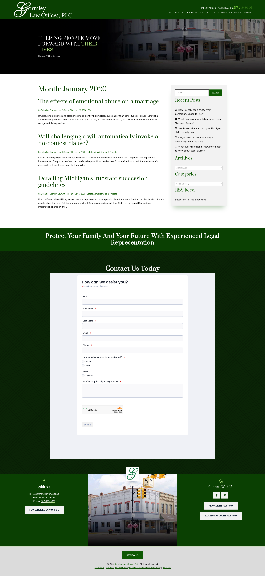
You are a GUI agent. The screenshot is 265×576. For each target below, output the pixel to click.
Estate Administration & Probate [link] (102, 152)
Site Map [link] (110, 567)
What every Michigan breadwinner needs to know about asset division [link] (198, 148)
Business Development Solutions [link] (144, 567)
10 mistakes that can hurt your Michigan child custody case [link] (198, 130)
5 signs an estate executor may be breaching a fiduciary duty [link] (194, 139)
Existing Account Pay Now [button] (221, 515)
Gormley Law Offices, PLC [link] (62, 110)
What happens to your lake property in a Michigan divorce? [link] (198, 120)
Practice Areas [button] (193, 12)
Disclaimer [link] (99, 567)
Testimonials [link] (220, 12)
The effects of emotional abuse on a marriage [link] (98, 101)
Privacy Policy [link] (121, 567)
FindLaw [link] (167, 567)
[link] (43, 10)
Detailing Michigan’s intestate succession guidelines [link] (93, 182)
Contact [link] (248, 12)
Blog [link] (208, 12)
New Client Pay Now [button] (221, 505)
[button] (216, 495)
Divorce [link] (91, 110)
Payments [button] (234, 12)
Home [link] (169, 12)
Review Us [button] (132, 555)
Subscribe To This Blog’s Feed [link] (190, 199)
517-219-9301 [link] (242, 8)
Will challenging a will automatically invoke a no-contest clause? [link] (98, 140)
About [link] (177, 12)
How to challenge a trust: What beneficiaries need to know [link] (193, 111)
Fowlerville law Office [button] (44, 509)
